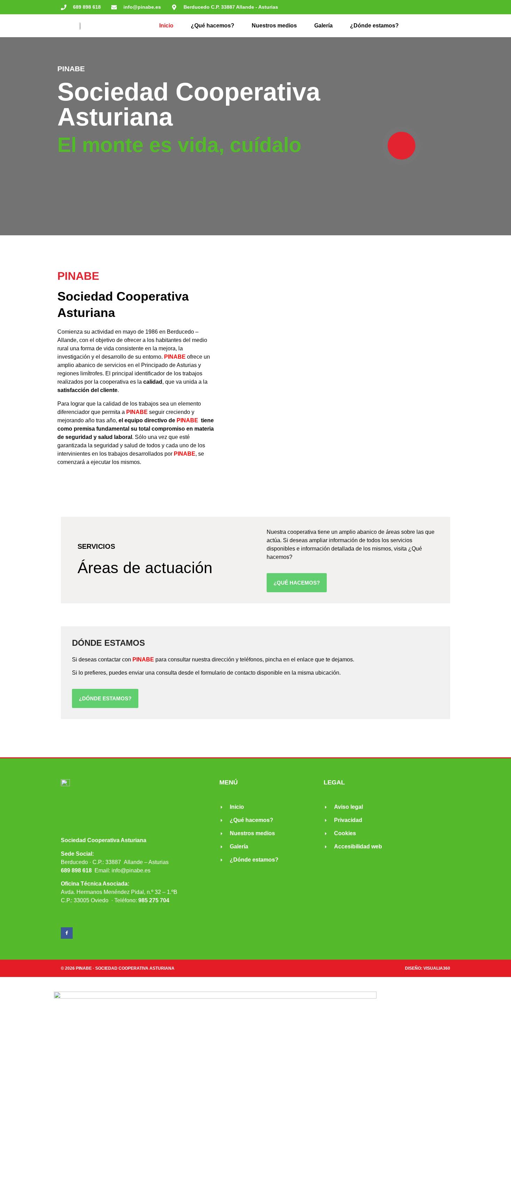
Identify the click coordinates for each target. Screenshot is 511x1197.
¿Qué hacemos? (212, 25)
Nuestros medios (274, 25)
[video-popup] (401, 146)
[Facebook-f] (67, 933)
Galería (323, 25)
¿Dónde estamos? (374, 25)
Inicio (166, 25)
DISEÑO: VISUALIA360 (427, 968)
